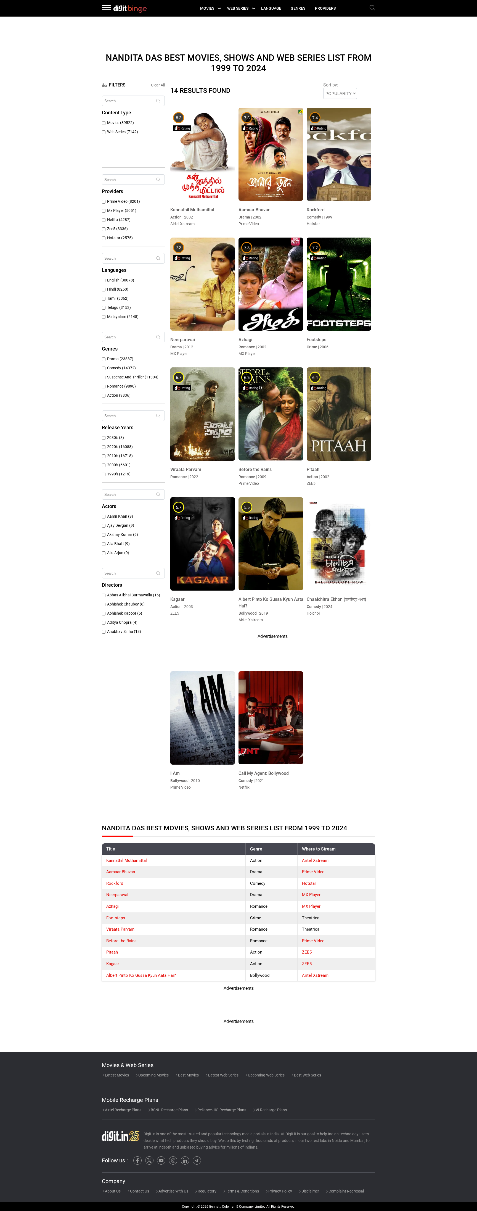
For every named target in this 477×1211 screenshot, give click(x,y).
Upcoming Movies (153, 1075)
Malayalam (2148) (123, 316)
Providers (325, 8)
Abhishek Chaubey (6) (126, 604)
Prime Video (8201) (123, 201)
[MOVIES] (219, 8)
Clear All (158, 85)
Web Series (237, 8)
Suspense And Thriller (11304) (132, 377)
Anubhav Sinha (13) (124, 631)
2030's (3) (115, 437)
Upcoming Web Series (266, 1075)
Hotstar (309, 883)
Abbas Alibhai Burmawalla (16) (133, 595)
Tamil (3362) (118, 298)
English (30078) (120, 280)
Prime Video (313, 871)
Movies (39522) (120, 122)
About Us (112, 1191)
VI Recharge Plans (271, 1110)
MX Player (311, 894)
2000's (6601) (119, 465)
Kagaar (112, 963)
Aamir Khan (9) (120, 516)
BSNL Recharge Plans (169, 1110)
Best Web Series (307, 1075)
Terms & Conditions (242, 1191)
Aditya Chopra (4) (122, 622)
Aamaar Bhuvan (120, 871)
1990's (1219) (119, 474)
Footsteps (115, 917)
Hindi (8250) (117, 289)
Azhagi (112, 906)
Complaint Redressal (346, 1191)
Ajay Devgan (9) (120, 525)
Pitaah (112, 952)
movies (207, 8)
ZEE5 (307, 952)
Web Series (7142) (122, 132)
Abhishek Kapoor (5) (124, 613)
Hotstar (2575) (120, 238)
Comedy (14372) (121, 368)
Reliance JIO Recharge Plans (221, 1110)
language (271, 8)
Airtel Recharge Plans (122, 1110)
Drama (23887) (120, 359)
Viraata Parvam (120, 929)
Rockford (114, 883)
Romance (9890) (121, 386)
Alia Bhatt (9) (118, 543)
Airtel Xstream (315, 860)
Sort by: (330, 85)
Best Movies (188, 1075)
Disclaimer (310, 1191)
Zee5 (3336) (117, 229)
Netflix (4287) (119, 219)
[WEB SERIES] (253, 8)
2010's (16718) (120, 456)
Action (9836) (119, 395)
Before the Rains (121, 940)
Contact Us (139, 1191)
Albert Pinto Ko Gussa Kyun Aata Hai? (141, 975)
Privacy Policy (279, 1191)
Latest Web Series (223, 1075)
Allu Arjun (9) (118, 553)
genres (298, 8)
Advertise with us (173, 1191)
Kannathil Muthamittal (126, 860)
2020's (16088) (120, 446)
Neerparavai (117, 894)
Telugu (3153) (119, 307)
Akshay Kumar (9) (122, 534)
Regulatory (206, 1191)
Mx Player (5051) (121, 210)
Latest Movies (116, 1075)
